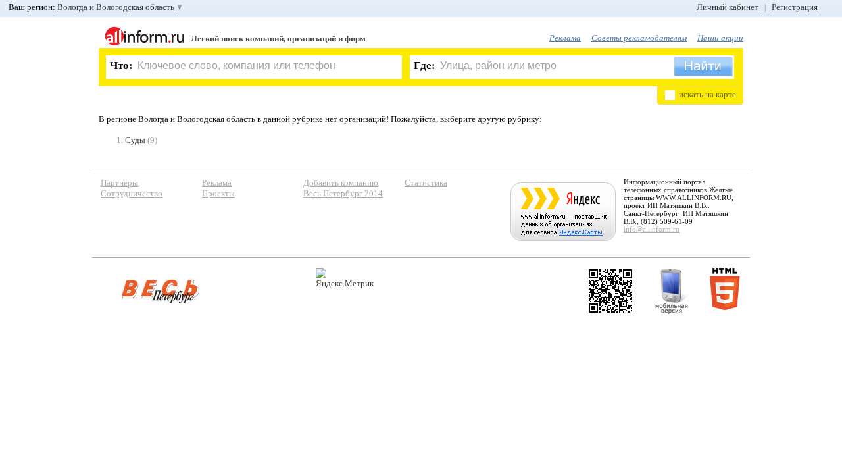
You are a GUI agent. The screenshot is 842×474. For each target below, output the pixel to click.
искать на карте (707, 94)
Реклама (565, 38)
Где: (424, 65)
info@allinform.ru (652, 229)
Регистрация (795, 7)
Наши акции (720, 38)
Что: (121, 65)
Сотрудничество (131, 193)
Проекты (218, 193)
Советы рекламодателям (639, 38)
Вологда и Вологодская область (115, 7)
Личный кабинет (727, 7)
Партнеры (119, 183)
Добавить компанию (340, 183)
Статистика (426, 183)
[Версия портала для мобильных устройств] (671, 291)
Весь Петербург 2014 (343, 193)
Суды (135, 140)
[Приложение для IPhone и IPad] (610, 291)
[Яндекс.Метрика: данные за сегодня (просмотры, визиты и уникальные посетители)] (345, 278)
